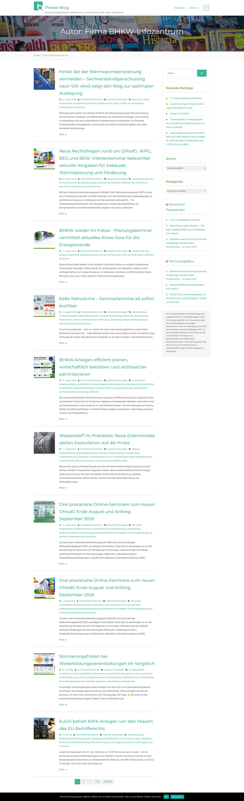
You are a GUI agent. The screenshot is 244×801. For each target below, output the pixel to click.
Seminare (77, 320)
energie (62, 255)
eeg (147, 251)
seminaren (99, 677)
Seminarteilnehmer (76, 536)
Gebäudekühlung (86, 316)
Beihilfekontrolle (66, 738)
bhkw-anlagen (114, 384)
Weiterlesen (177, 797)
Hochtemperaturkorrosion (100, 457)
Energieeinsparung (82, 529)
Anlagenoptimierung (68, 384)
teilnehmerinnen (128, 183)
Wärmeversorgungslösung (70, 323)
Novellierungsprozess (143, 742)
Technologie (91, 536)
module (109, 103)
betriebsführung (139, 312)
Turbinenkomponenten (84, 460)
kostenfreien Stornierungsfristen (120, 673)
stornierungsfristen (113, 677)
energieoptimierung (99, 529)
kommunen (111, 255)
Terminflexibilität (146, 677)
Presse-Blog (57, 7)
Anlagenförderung (136, 735)
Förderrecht (64, 742)
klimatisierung (115, 316)
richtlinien (63, 536)
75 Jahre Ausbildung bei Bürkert (186, 98)
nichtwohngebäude (135, 533)
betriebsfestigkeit (83, 453)
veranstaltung (137, 103)
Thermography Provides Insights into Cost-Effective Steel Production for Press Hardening (185, 123)
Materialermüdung (144, 457)
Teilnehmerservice (131, 677)
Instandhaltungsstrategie (124, 457)
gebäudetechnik (106, 533)
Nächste (108, 781)
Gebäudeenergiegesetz (88, 533)
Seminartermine (89, 320)
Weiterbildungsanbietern (96, 681)
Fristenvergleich (98, 673)
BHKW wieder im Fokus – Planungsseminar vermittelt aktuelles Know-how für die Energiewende (105, 237)
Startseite (180, 7)
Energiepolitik (97, 738)
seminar (140, 255)
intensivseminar (103, 183)
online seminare (140, 388)
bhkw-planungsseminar (131, 384)
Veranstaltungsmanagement (71, 681)
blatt (140, 99)
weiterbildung (79, 107)
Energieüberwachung (118, 529)
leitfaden (101, 103)
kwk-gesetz (128, 742)
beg (147, 179)
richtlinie (123, 103)
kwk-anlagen (116, 742)
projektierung (82, 392)
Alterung (136, 449)
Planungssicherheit (143, 673)
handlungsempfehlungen (121, 388)
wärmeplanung (77, 186)
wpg (98, 186)
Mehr (61, 134)
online (116, 103)
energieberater (79, 103)
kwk (119, 255)
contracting (64, 183)
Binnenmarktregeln (82, 738)
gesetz (96, 255)
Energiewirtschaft (102, 388)
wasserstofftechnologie (116, 460)
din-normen (137, 525)
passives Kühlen (141, 316)
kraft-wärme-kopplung (100, 742)
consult (145, 99)
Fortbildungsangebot (68, 316)
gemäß (90, 103)
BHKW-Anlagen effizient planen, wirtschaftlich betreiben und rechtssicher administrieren (103, 367)
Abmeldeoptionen (136, 670)
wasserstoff (90, 186)
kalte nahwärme (101, 316)
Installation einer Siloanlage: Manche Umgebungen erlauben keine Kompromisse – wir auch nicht (186, 243)
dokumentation (66, 103)
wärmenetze (64, 186)
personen (132, 255)
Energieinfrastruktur (68, 457)
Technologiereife (66, 460)
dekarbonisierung (99, 453)
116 (97, 781)
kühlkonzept (127, 316)
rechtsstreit (64, 746)
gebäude (85, 183)
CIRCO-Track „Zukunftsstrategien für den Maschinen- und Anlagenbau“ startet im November (186, 298)
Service (193, 7)
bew (151, 179)
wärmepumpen (65, 107)
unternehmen (142, 183)
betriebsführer (84, 384)
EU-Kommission (127, 738)
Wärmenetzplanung (139, 320)
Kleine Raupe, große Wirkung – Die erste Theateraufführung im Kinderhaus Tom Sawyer (185, 229)
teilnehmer (115, 183)
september (149, 255)
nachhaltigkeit (120, 533)
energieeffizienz (132, 453)
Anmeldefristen (65, 673)
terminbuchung (103, 320)
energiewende (86, 255)
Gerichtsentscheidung (80, 742)
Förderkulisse (145, 738)
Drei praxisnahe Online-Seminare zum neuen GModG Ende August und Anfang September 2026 (107, 511)
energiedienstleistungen (83, 388)
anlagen (135, 251)
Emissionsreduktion (116, 453)
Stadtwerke (64, 259)
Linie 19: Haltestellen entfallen (185, 220)
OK (166, 797)
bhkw (134, 99)
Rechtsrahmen (65, 320)
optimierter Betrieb (67, 392)
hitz (95, 103)
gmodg (93, 183)
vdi (129, 103)
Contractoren (148, 384)
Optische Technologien (117, 99)
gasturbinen (83, 457)
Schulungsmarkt (87, 677)
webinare (87, 323)
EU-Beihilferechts (111, 738)
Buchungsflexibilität (82, 673)
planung (148, 533)
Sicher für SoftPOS (179, 113)
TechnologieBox (181, 261)
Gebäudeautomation (68, 533)
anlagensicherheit (67, 453)
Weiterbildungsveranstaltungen (121, 681)
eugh (136, 738)
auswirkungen (138, 179)
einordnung (75, 183)
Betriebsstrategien (99, 384)
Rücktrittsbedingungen (69, 677)
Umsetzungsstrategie (120, 320)
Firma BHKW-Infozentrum (91, 99)
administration (138, 380)
